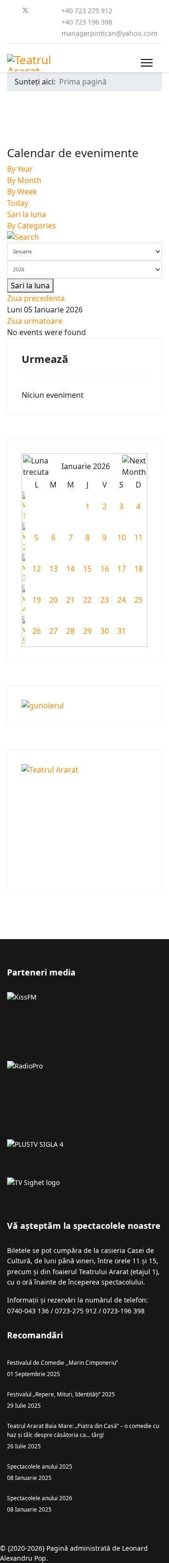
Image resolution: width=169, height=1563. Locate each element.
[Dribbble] (25, 22)
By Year (20, 169)
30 (104, 631)
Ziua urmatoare (34, 321)
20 (53, 600)
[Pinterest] (41, 10)
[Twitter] (25, 10)
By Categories (31, 225)
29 (87, 631)
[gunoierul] (84, 705)
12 (36, 568)
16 (104, 568)
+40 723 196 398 (86, 21)
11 (138, 537)
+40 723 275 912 (86, 10)
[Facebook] (10, 10)
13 (53, 568)
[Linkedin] (10, 22)
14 (70, 568)
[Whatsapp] (25, 33)
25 (138, 600)
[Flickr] (40, 33)
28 (70, 631)
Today (17, 203)
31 (121, 631)
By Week (22, 191)
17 (121, 568)
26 (36, 631)
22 (87, 600)
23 (104, 600)
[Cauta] (84, 237)
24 (121, 600)
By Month (24, 180)
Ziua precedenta (36, 298)
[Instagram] (40, 22)
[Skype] (10, 33)
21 (70, 600)
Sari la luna (26, 214)
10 (121, 537)
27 (53, 631)
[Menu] (147, 63)
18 (138, 568)
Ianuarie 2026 (85, 466)
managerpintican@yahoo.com (109, 33)
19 (36, 600)
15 (87, 568)
